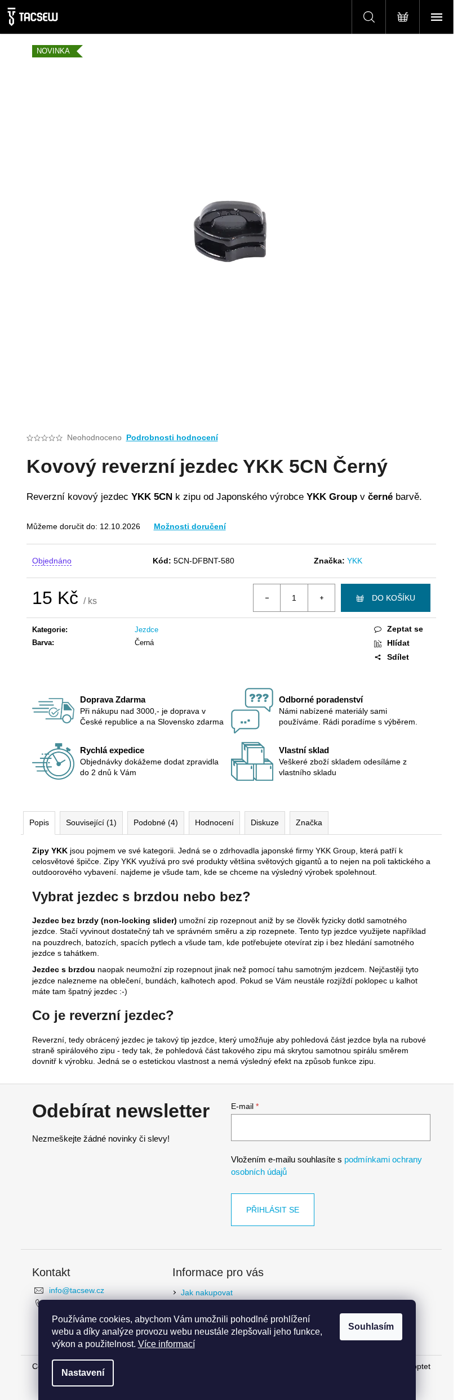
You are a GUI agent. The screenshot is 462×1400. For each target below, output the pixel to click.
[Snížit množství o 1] (267, 597)
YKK (354, 560)
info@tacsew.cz (76, 1290)
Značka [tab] (309, 822)
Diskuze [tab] (265, 822)
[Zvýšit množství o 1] (321, 597)
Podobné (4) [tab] (156, 822)
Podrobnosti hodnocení (172, 437)
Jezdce (146, 629)
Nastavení (82, 1372)
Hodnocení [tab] (214, 822)
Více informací (166, 1344)
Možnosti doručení (190, 526)
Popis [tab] (39, 822)
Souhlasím (371, 1326)
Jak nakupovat (207, 1292)
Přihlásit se (272, 1209)
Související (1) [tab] (91, 822)
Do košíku (393, 597)
